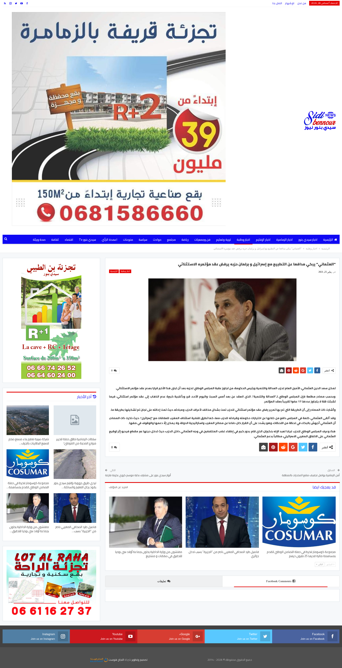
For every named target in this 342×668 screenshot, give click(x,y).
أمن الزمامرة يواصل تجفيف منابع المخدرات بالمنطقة (311, 475)
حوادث (157, 239)
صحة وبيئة (39, 239)
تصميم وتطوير (139, 659)
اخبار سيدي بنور (307, 239)
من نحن (301, 3)
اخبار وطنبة (243, 239)
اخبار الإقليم (263, 239)
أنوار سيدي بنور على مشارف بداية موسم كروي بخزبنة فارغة (138, 475)
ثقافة (55, 239)
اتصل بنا (277, 3)
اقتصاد (69, 239)
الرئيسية (328, 239)
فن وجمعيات (202, 239)
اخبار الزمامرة (284, 239)
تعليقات (161, 581)
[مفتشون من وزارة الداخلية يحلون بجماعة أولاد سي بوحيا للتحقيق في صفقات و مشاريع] (145, 522)
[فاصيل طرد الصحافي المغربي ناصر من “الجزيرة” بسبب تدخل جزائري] (222, 522)
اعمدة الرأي (109, 239)
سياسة (143, 239)
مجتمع (171, 239)
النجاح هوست (116, 659)
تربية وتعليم (223, 239)
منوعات (128, 239)
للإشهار (289, 3)
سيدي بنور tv (87, 239)
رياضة (185, 239)
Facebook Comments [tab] (278, 581)
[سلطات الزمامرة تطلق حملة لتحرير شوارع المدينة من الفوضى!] (75, 420)
